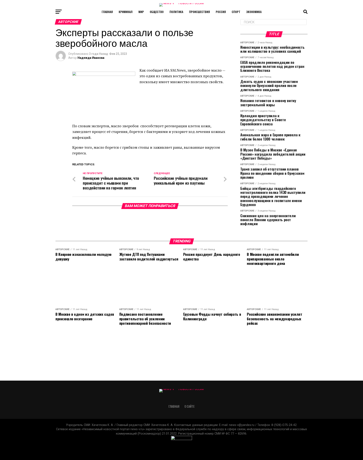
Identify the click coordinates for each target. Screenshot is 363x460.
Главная (107, 11)
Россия (221, 11)
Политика (176, 11)
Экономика (254, 11)
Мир (141, 11)
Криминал (126, 11)
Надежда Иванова (91, 57)
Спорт (236, 11)
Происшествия (199, 11)
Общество (157, 11)
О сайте (189, 406)
